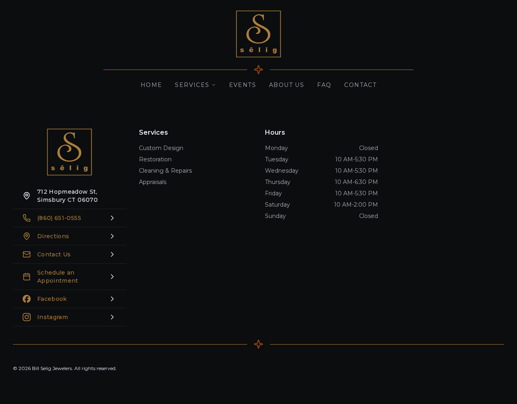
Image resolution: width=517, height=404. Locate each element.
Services (192, 85)
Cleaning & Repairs (165, 170)
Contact (360, 85)
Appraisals (152, 182)
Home (151, 85)
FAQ (324, 85)
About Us (286, 85)
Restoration (155, 159)
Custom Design (161, 148)
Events (242, 85)
